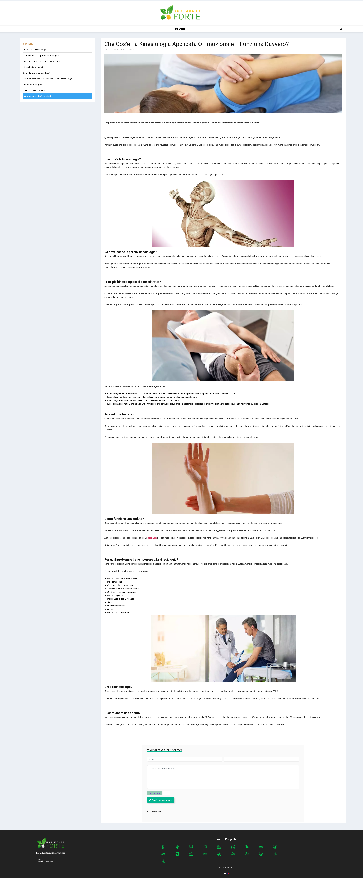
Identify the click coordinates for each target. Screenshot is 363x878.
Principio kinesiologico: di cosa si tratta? (42, 61)
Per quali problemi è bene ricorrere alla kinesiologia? (48, 79)
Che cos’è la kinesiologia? (35, 49)
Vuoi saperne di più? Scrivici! (37, 96)
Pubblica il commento (162, 800)
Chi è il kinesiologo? (32, 84)
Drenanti (180, 29)
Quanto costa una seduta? (36, 90)
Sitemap (39, 859)
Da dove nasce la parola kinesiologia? (41, 55)
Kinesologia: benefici (33, 67)
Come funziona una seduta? (36, 73)
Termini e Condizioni (45, 862)
